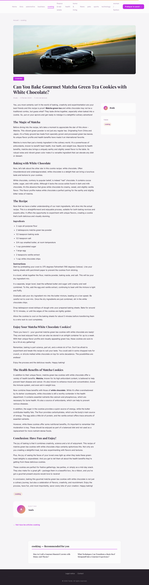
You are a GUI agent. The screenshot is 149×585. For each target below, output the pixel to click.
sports (96, 7)
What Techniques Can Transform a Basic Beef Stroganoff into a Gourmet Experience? (96, 555)
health (67, 7)
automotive (30, 7)
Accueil (16, 20)
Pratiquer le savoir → (133, 7)
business (41, 7)
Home (14, 7)
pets (89, 7)
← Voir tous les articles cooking (26, 525)
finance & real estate (60, 6)
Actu (21, 7)
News (82, 7)
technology (106, 7)
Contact (81, 573)
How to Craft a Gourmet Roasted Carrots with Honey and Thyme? (51, 555)
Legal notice (70, 573)
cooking (51, 7)
